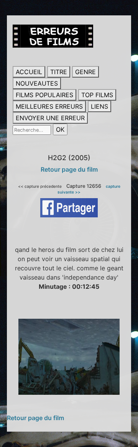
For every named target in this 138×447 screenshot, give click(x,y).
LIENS (99, 106)
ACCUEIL (29, 72)
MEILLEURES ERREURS (49, 106)
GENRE (85, 72)
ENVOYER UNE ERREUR (50, 118)
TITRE (58, 72)
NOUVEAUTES (37, 83)
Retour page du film (69, 169)
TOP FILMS (97, 95)
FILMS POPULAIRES (44, 95)
